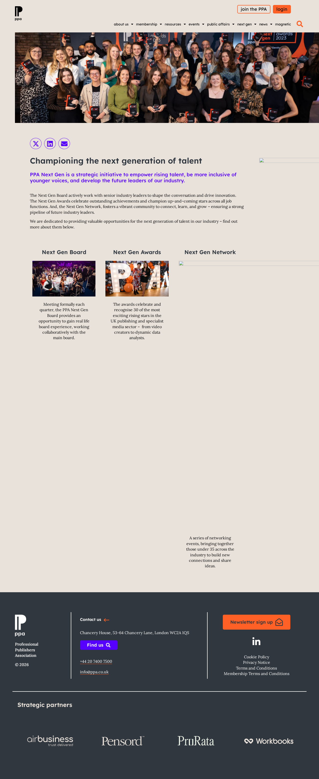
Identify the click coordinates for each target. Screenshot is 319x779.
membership (146, 24)
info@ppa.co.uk (94, 671)
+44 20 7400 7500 (96, 661)
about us (121, 24)
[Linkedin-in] (256, 642)
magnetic (283, 24)
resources (173, 24)
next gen (244, 24)
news (263, 24)
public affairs (218, 24)
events (194, 24)
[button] (300, 24)
